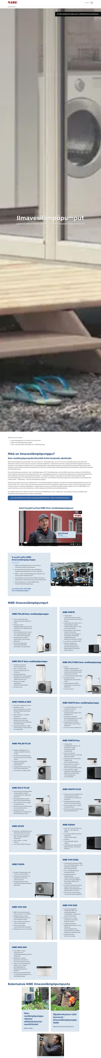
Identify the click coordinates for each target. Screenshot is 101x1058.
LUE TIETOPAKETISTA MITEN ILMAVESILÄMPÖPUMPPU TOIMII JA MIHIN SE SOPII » (40, 498)
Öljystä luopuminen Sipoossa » (63, 1026)
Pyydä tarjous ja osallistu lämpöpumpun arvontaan (77, 14)
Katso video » (28, 1028)
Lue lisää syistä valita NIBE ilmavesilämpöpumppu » (21, 589)
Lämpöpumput (12, 6)
